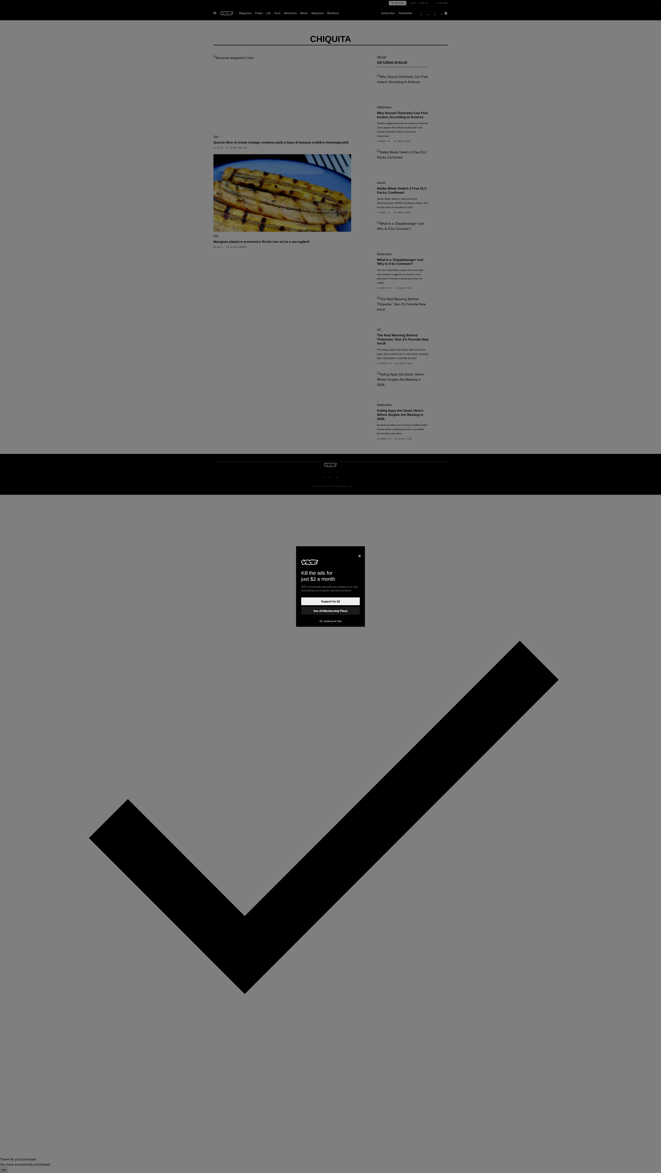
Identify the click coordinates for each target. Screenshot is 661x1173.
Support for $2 (330, 601)
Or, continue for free (331, 621)
